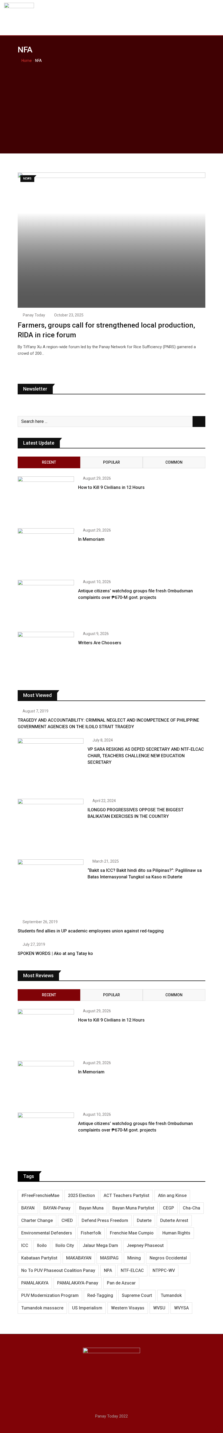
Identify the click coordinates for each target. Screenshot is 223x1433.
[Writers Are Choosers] (46, 654)
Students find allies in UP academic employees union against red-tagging (91, 931)
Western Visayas (127, 1308)
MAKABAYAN (78, 1258)
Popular (111, 462)
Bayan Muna (91, 1208)
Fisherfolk (91, 1233)
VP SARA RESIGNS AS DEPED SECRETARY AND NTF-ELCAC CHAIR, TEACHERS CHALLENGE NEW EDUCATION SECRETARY (146, 756)
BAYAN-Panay (56, 1208)
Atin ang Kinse (172, 1195)
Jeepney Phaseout (145, 1245)
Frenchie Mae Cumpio (132, 1233)
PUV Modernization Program (50, 1295)
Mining (134, 1258)
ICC (24, 1245)
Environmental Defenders (46, 1233)
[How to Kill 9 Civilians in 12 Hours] (46, 498)
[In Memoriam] (46, 550)
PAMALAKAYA (34, 1283)
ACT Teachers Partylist (126, 1195)
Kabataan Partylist (39, 1258)
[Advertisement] (111, 105)
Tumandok (171, 1295)
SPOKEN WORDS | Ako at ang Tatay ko (55, 953)
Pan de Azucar (121, 1283)
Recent (49, 462)
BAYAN (28, 1208)
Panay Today (34, 315)
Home (26, 60)
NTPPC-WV (164, 1270)
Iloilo (42, 1245)
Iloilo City (64, 1245)
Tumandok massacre (42, 1308)
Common (173, 462)
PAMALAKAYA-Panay (77, 1283)
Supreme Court (137, 1295)
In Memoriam (91, 539)
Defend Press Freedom (105, 1220)
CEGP (168, 1208)
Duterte (144, 1220)
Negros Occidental (168, 1258)
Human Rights (176, 1233)
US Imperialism (87, 1308)
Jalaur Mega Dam (100, 1245)
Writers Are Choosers (99, 642)
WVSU (159, 1308)
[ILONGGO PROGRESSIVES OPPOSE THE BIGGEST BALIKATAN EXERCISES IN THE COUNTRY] (50, 825)
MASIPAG (109, 1258)
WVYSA (181, 1308)
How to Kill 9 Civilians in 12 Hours (111, 487)
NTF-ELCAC (132, 1270)
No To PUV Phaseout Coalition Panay (58, 1270)
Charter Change (37, 1220)
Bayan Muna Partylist (133, 1208)
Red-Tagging (100, 1295)
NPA (108, 1270)
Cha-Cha (191, 1208)
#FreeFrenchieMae (40, 1195)
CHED (67, 1220)
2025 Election (81, 1195)
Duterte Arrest (174, 1220)
